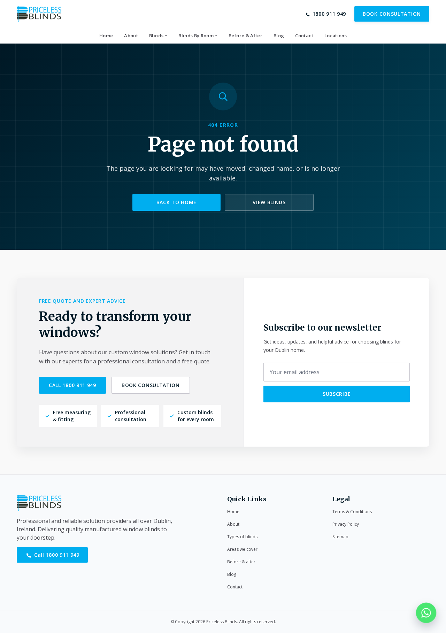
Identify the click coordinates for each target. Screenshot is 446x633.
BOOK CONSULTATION (392, 13)
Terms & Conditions (352, 512)
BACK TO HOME (176, 202)
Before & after (241, 562)
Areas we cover (242, 549)
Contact (235, 587)
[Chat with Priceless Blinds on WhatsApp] (426, 613)
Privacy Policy (345, 524)
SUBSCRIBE (337, 394)
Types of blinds (242, 537)
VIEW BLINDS (269, 202)
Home (233, 512)
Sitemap (340, 537)
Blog (231, 574)
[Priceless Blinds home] (39, 14)
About (233, 524)
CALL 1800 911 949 (72, 385)
